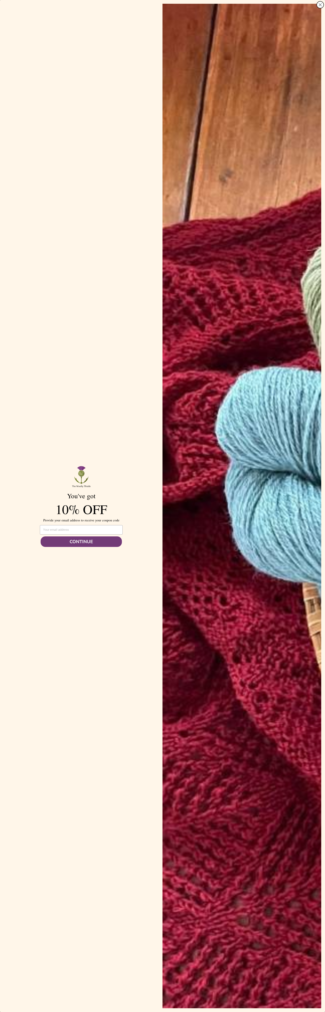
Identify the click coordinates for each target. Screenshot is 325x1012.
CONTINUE (81, 542)
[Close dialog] (320, 5)
